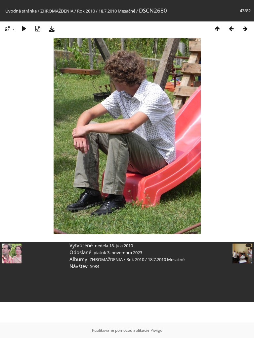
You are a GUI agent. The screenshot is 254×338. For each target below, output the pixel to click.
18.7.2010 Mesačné (117, 11)
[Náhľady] (217, 28)
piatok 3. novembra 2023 (118, 252)
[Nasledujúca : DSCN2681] (245, 28)
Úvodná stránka (21, 11)
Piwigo (156, 330)
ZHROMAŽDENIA (56, 11)
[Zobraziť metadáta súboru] (38, 28)
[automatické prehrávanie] (24, 28)
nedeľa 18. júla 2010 (114, 246)
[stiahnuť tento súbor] (52, 28)
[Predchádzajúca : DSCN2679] (231, 28)
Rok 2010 (86, 11)
